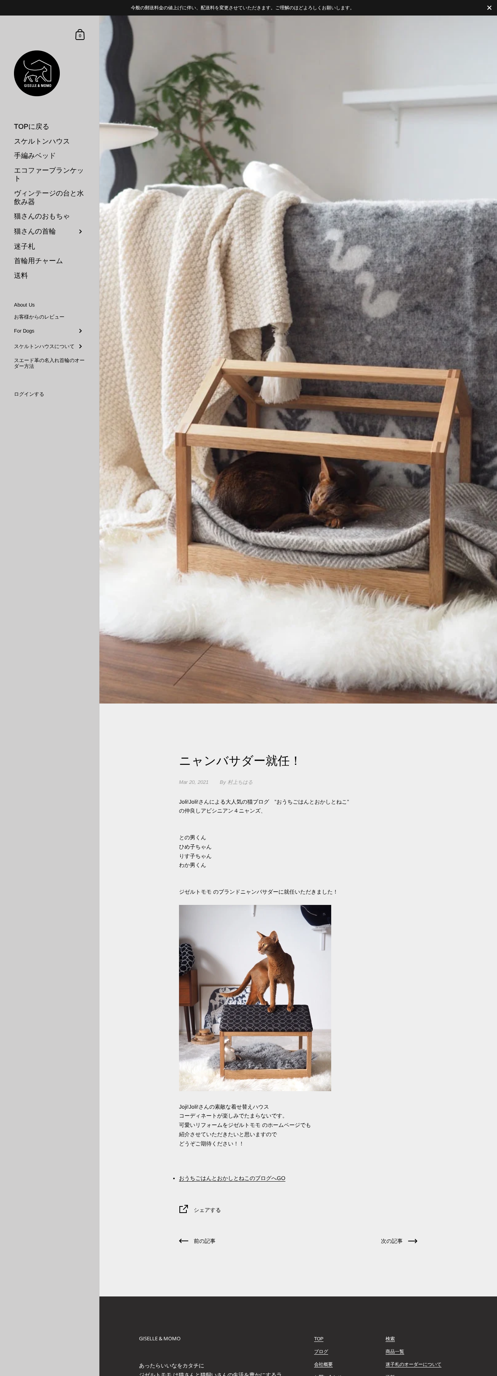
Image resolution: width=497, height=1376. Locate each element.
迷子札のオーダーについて (413, 1364)
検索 (390, 1338)
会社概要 (323, 1364)
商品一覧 (395, 1351)
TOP (318, 1338)
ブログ (321, 1351)
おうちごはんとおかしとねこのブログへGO (232, 1178)
